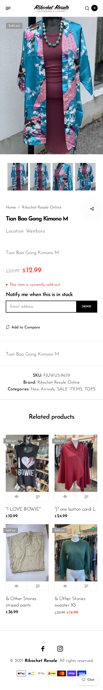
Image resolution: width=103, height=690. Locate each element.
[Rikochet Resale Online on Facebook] (43, 649)
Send (86, 306)
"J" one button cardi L (75, 509)
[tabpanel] (51, 85)
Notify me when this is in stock (39, 294)
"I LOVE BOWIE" (23, 509)
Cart (95, 8)
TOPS (90, 389)
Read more (38, 496)
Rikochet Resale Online (58, 383)
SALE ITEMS (69, 389)
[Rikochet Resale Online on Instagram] (60, 649)
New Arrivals (43, 389)
